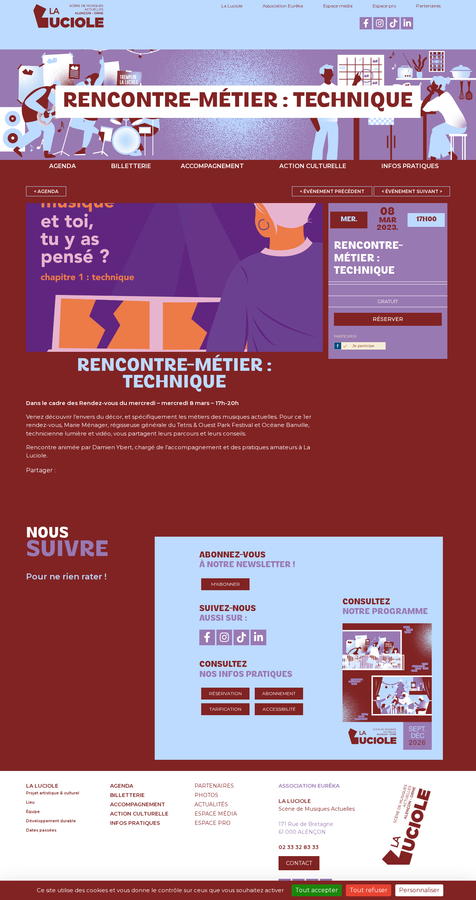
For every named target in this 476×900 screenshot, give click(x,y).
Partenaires (428, 6)
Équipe (33, 811)
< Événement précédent (332, 191)
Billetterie (131, 166)
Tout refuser (368, 890)
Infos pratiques (410, 166)
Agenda (62, 166)
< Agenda (46, 191)
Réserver (388, 319)
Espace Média (215, 813)
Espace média (338, 6)
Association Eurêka (283, 6)
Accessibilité (279, 709)
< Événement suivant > (412, 191)
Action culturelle (312, 166)
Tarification (225, 709)
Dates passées (41, 830)
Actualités (211, 804)
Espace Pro (212, 823)
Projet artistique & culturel (52, 793)
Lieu (30, 802)
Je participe (363, 345)
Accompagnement (212, 166)
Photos (206, 795)
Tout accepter (316, 890)
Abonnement (279, 693)
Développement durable (51, 821)
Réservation (225, 693)
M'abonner (225, 584)
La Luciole (231, 6)
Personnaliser (419, 890)
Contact (299, 863)
